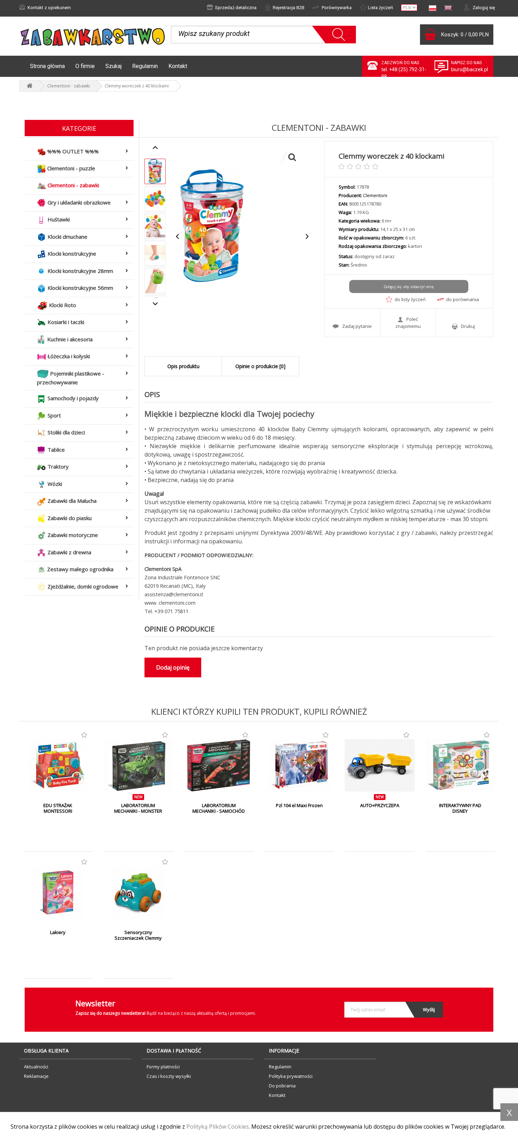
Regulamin (145, 66)
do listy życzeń (410, 299)
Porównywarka (336, 7)
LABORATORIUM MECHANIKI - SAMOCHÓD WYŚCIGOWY (218, 811)
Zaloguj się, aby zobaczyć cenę (408, 286)
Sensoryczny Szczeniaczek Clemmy (138, 935)
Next (307, 236)
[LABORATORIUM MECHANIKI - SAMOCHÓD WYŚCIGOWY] (219, 765)
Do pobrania (282, 1085)
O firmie (85, 66)
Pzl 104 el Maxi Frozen (299, 805)
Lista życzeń (380, 7)
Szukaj (113, 66)
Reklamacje (36, 1076)
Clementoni (375, 195)
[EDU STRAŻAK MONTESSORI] (58, 765)
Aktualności (36, 1066)
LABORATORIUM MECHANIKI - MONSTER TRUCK (138, 811)
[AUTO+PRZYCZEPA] (379, 765)
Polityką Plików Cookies (217, 1126)
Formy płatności (163, 1066)
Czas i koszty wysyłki (169, 1076)
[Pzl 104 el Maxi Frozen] (299, 765)
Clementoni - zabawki (68, 86)
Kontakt (177, 66)
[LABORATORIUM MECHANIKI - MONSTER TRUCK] (138, 765)
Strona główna (47, 66)
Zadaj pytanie (357, 326)
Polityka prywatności (291, 1076)
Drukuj (468, 326)
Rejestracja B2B (288, 7)
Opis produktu (183, 366)
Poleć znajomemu (408, 322)
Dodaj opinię (173, 667)
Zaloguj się (483, 7)
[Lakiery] (58, 892)
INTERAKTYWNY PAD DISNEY (460, 808)
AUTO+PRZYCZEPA (379, 805)
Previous (178, 236)
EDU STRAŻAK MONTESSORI (57, 808)
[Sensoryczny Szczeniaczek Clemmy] (138, 892)
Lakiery (58, 932)
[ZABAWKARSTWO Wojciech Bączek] (29, 86)
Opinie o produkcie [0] (260, 366)
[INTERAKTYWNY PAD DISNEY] (460, 765)
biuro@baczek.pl (469, 69)
